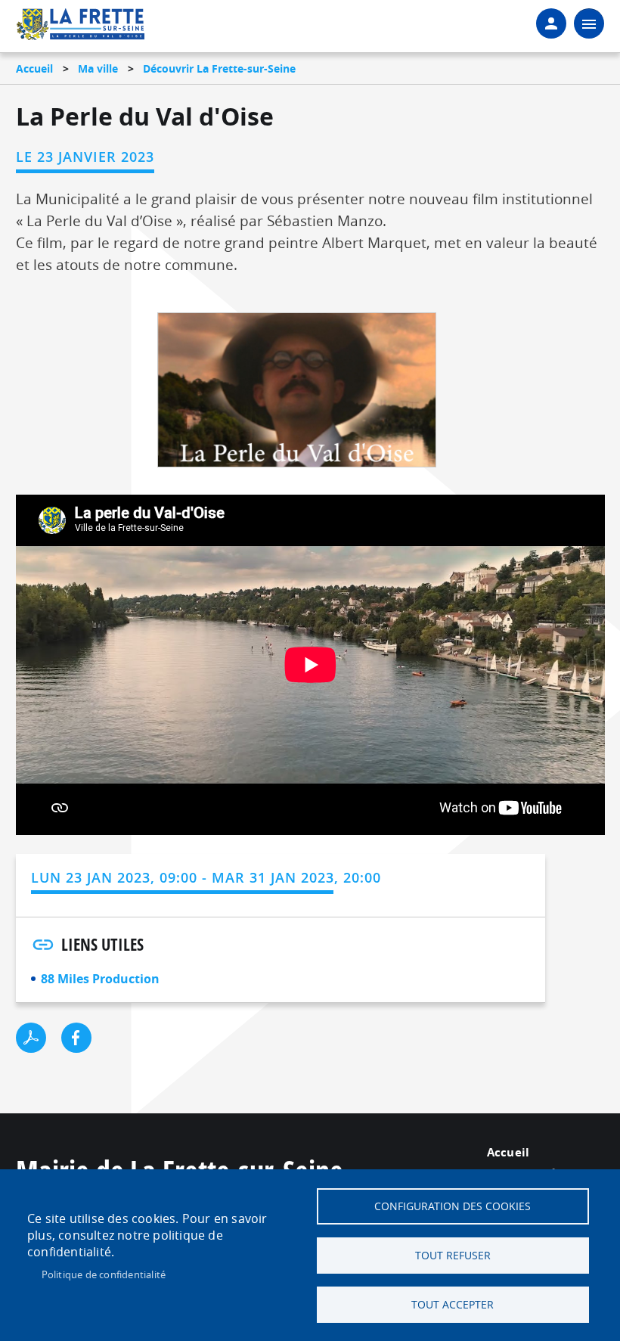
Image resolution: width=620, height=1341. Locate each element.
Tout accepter (452, 1305)
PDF (31, 1038)
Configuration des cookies (452, 1206)
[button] (296, 394)
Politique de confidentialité (104, 1274)
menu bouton (589, 23)
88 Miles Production (100, 978)
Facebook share (76, 1038)
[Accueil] (81, 27)
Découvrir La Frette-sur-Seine (219, 68)
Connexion (551, 23)
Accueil (34, 68)
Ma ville (98, 68)
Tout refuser (453, 1255)
